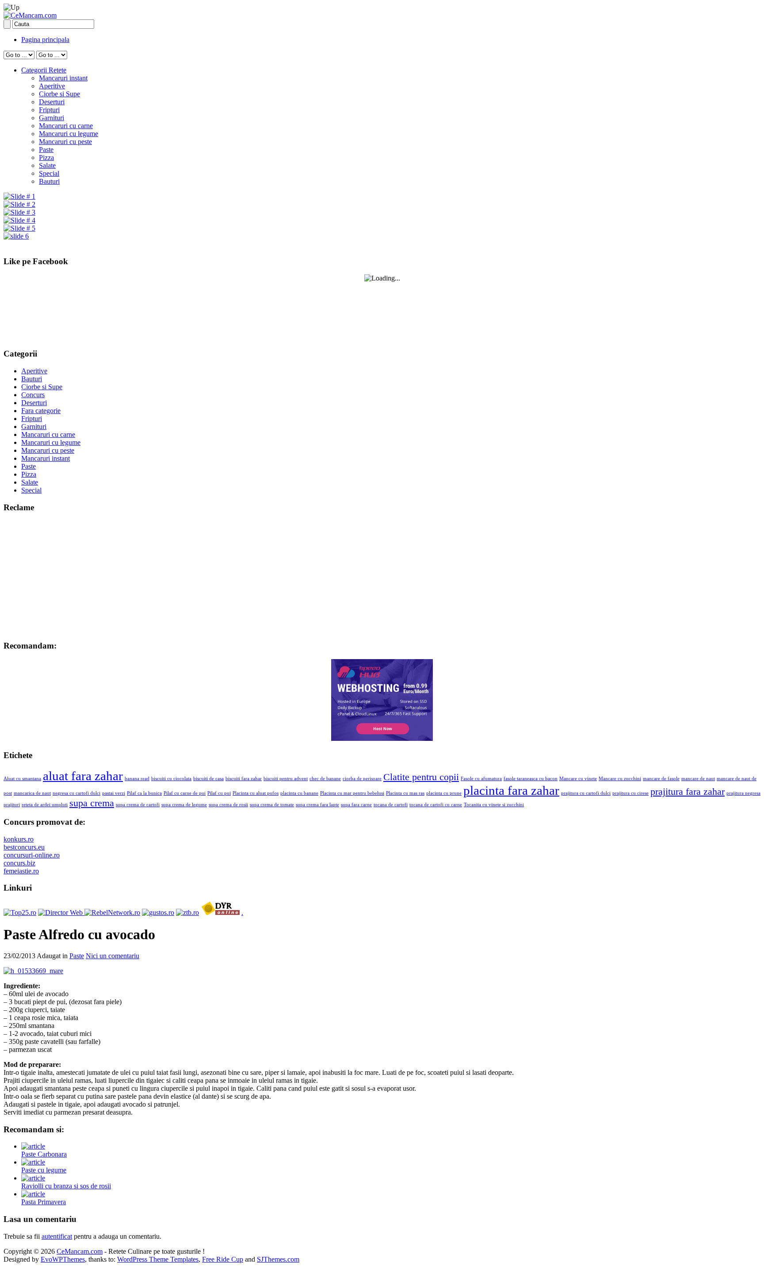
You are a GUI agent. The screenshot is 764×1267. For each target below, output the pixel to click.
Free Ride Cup (222, 1259)
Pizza (46, 157)
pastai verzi (113, 793)
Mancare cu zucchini (620, 778)
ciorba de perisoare (362, 778)
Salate (47, 165)
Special (49, 173)
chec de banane (325, 778)
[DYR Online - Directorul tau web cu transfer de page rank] (220, 912)
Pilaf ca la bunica (144, 793)
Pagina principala (45, 39)
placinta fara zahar (511, 790)
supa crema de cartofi (138, 804)
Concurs (33, 394)
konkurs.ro (19, 839)
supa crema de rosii (228, 804)
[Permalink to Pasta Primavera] (33, 1194)
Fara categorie (41, 410)
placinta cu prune (444, 793)
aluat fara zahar (83, 776)
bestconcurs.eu (24, 847)
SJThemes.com (278, 1259)
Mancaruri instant (63, 78)
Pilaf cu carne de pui (185, 793)
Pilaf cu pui (219, 793)
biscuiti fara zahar (243, 778)
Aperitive (52, 86)
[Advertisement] (59, 575)
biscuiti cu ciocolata (171, 778)
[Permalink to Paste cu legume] (33, 1162)
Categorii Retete (43, 70)
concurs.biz (19, 863)
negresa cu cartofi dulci (76, 793)
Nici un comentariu (112, 956)
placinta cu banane (299, 793)
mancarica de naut (32, 793)
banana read (137, 778)
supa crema (91, 803)
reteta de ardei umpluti (45, 804)
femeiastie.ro (21, 871)
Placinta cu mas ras (405, 793)
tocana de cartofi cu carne (435, 804)
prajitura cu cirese (630, 793)
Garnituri (51, 117)
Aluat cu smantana (22, 778)
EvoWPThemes (63, 1259)
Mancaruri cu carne (66, 125)
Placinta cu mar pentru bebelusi (352, 793)
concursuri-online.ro (32, 855)
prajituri (12, 804)
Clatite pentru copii (421, 777)
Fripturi (49, 110)
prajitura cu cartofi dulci (586, 793)
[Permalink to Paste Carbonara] (33, 1146)
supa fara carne (356, 804)
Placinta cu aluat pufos (256, 793)
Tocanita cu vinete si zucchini (494, 804)
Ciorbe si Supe (59, 94)
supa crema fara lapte (317, 804)
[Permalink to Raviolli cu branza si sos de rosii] (33, 1178)
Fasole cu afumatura (481, 778)
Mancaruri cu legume (68, 133)
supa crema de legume (184, 804)
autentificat (57, 1236)
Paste (46, 149)
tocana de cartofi (391, 804)
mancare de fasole (661, 778)
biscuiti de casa (208, 778)
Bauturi (49, 181)
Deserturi (52, 102)
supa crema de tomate (272, 804)
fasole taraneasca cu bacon (531, 778)
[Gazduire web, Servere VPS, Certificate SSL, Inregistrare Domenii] (382, 738)
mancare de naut (698, 778)
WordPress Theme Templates (158, 1259)
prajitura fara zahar (687, 791)
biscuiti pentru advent (286, 778)
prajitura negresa (743, 793)
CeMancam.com (80, 1251)
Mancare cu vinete (578, 778)
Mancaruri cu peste (65, 141)
